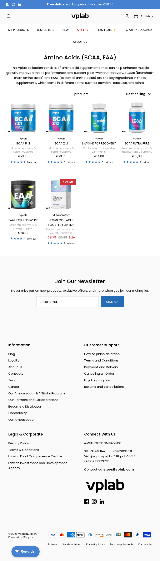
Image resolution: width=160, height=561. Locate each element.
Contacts (15, 373)
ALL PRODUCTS (18, 30)
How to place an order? (102, 354)
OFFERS (82, 30)
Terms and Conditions (101, 360)
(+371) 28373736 (97, 461)
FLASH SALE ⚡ (106, 30)
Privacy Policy (18, 443)
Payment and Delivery (101, 367)
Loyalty (13, 360)
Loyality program (97, 380)
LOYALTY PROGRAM (138, 30)
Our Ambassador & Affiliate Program (36, 393)
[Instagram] (13, 4)
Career (13, 386)
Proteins (53, 544)
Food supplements (122, 544)
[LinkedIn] (19, 4)
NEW (65, 30)
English (145, 16)
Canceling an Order (99, 373)
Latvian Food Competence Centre (35, 456)
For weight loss (95, 544)
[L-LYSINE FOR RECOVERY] (99, 117)
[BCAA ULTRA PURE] (137, 117)
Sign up (112, 302)
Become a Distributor (24, 406)
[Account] (126, 16)
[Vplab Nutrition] (80, 16)
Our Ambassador (21, 419)
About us (15, 367)
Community (17, 413)
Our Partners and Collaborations (33, 400)
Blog (11, 354)
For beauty (145, 544)
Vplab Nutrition (27, 534)
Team (13, 380)
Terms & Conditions (23, 450)
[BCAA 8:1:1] (23, 117)
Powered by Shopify (20, 537)
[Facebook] (7, 4)
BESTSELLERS (45, 30)
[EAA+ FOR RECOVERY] (23, 194)
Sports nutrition (71, 544)
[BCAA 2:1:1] (61, 117)
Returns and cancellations (104, 386)
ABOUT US (80, 42)
